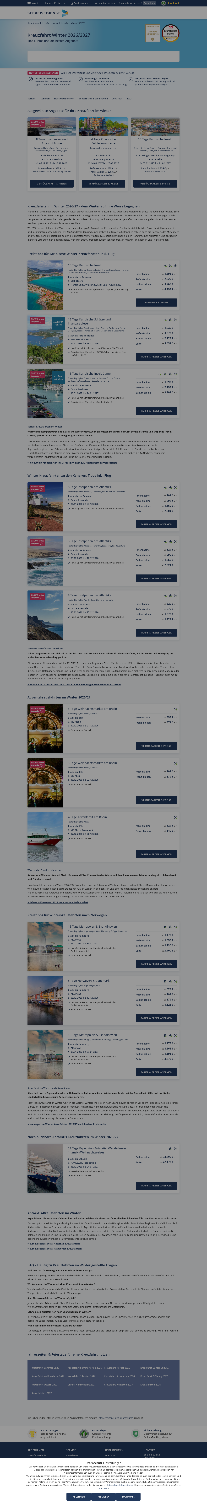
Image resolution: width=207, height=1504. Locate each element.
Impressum (103, 1488)
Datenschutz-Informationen (120, 1485)
